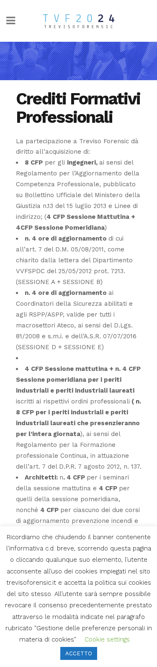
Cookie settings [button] (107, 639)
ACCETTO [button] (78, 653)
